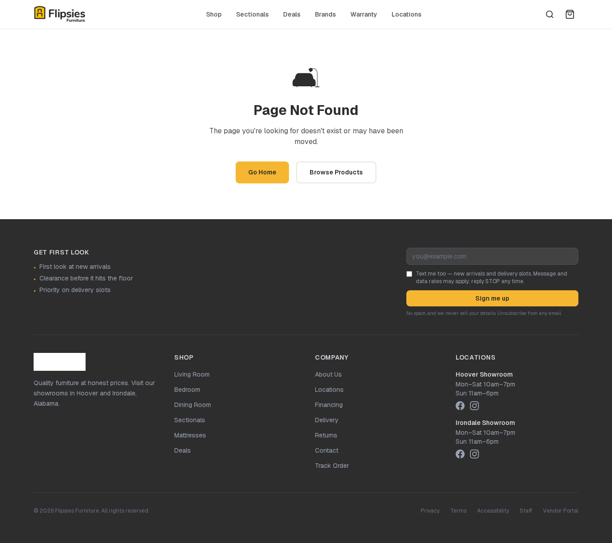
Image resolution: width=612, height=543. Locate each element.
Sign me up (492, 298)
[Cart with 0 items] (569, 14)
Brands (325, 14)
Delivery (327, 420)
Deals (292, 14)
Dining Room (192, 405)
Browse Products (336, 172)
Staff (526, 510)
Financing (329, 405)
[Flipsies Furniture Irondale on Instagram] (474, 454)
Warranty (363, 14)
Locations (407, 14)
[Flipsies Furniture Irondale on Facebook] (460, 454)
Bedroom (187, 390)
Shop (214, 14)
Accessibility (493, 510)
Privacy (430, 510)
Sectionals (252, 14)
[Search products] (550, 14)
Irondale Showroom (485, 423)
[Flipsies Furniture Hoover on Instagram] (474, 405)
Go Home (262, 172)
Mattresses (190, 435)
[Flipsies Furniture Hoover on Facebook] (460, 405)
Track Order (332, 466)
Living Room (192, 374)
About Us (328, 374)
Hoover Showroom (484, 374)
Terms (458, 510)
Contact (326, 450)
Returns (326, 435)
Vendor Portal (560, 510)
